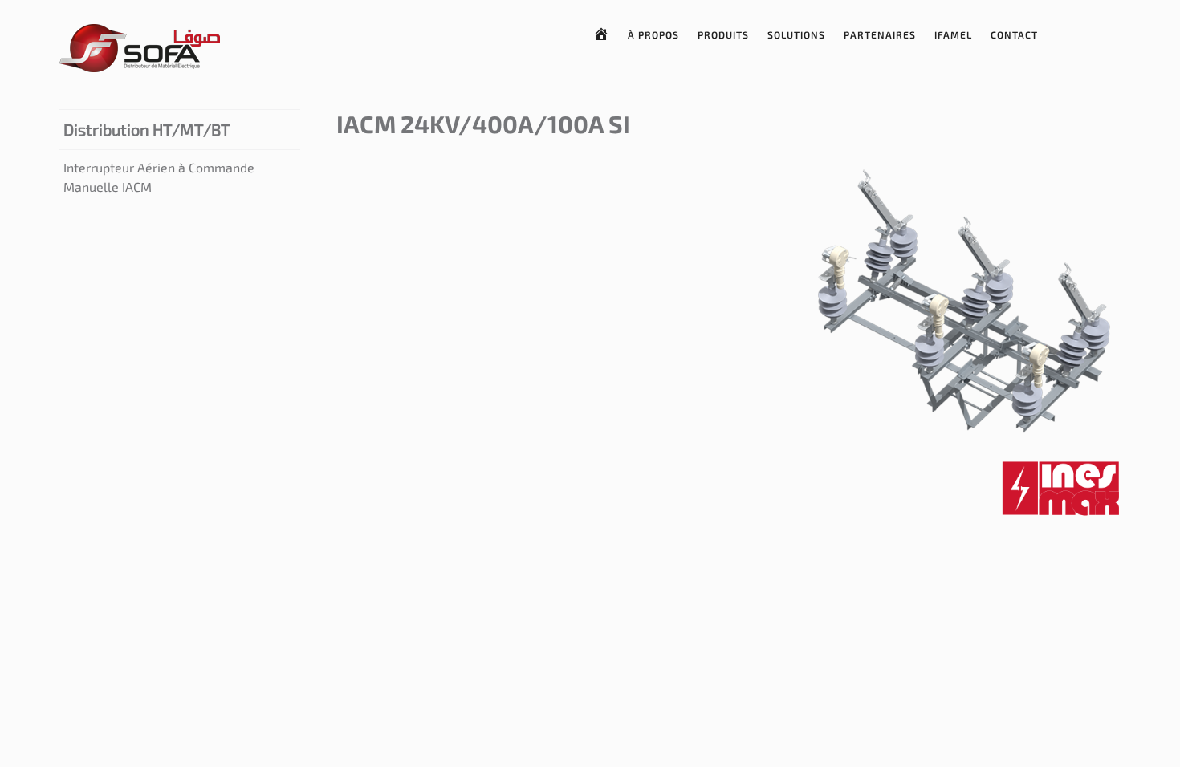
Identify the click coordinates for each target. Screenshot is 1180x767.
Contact (1014, 34)
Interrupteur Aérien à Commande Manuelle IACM (158, 177)
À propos (653, 34)
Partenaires (880, 34)
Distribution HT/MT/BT (146, 129)
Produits (723, 34)
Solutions (796, 34)
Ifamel (953, 34)
